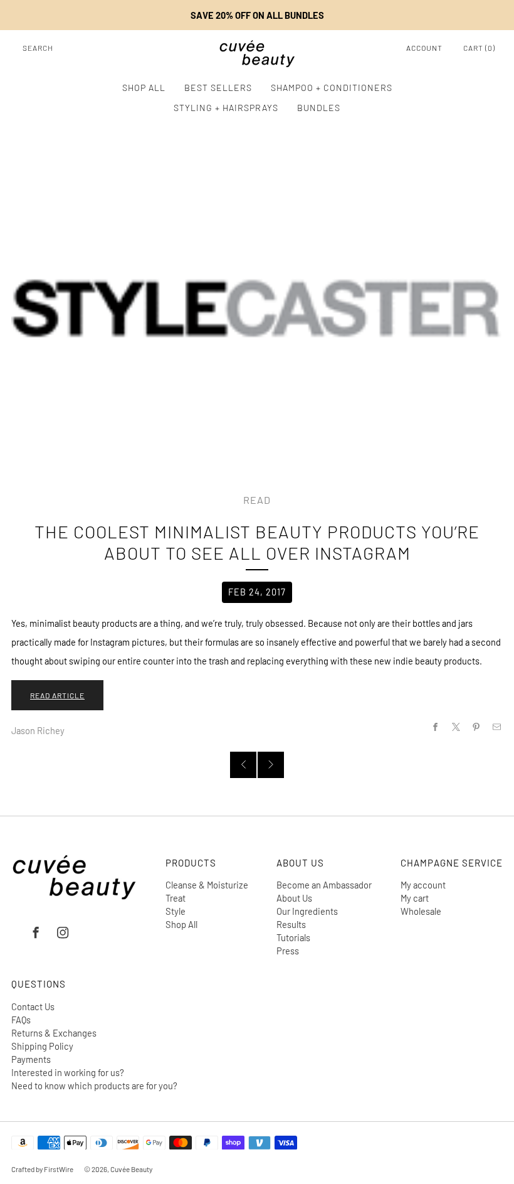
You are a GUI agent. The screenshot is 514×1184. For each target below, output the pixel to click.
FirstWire (58, 1169)
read (257, 500)
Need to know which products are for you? (94, 1085)
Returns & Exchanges (54, 1032)
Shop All (143, 87)
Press (287, 950)
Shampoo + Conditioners (331, 87)
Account (424, 47)
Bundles (318, 107)
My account (423, 884)
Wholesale (421, 911)
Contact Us (33, 1006)
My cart (415, 898)
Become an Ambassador (324, 884)
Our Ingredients (307, 911)
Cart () (479, 47)
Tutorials (293, 937)
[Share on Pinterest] (476, 727)
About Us (294, 898)
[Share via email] (497, 727)
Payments (31, 1059)
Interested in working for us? (67, 1072)
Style (175, 911)
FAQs (21, 1019)
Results (291, 924)
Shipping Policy (42, 1046)
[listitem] (257, 15)
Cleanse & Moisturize (206, 884)
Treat (175, 898)
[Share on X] (455, 727)
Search (38, 47)
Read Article (57, 695)
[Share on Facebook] (435, 727)
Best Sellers (218, 87)
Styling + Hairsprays (226, 107)
